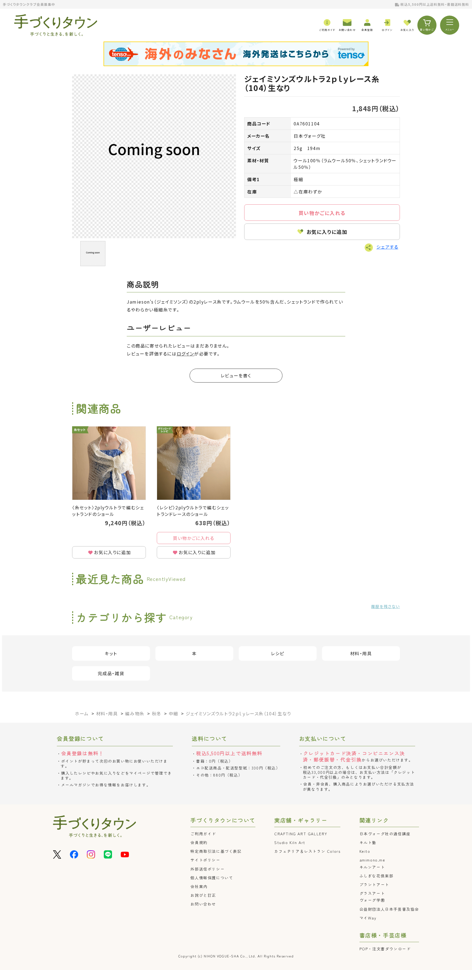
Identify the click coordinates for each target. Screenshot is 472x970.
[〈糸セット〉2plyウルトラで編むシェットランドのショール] (109, 463)
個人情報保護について (211, 877)
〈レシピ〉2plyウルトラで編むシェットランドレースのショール (193, 510)
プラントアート (374, 884)
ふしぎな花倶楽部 (376, 875)
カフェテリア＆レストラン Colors (307, 851)
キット (111, 653)
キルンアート (372, 867)
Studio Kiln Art (289, 842)
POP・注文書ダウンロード (385, 948)
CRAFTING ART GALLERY (301, 833)
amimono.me (372, 860)
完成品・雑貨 (111, 673)
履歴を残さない (385, 606)
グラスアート (372, 893)
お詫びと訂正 (203, 895)
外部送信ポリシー (207, 869)
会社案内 (198, 886)
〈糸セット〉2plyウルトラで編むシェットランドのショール (108, 510)
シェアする (387, 246)
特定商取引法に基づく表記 (215, 851)
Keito (364, 851)
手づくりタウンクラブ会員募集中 (29, 4)
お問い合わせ (203, 904)
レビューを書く (236, 375)
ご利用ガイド (203, 833)
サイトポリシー (205, 860)
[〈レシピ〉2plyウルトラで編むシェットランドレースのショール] (194, 463)
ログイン (185, 353)
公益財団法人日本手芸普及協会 (389, 909)
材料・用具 (361, 653)
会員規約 (198, 842)
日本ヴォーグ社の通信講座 (385, 833)
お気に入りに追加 (326, 231)
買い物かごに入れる (322, 212)
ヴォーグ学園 (372, 900)
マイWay (368, 918)
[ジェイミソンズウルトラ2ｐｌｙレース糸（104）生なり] (154, 156)
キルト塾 (367, 842)
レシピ (277, 653)
